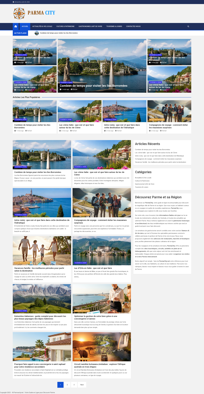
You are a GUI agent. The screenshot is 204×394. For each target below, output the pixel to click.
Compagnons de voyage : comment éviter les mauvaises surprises (168, 126)
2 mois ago (20, 90)
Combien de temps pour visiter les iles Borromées (32, 58)
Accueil (25, 26)
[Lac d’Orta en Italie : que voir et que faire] (102, 250)
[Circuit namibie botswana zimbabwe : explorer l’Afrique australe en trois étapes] (102, 346)
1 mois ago (20, 62)
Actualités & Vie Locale (42, 26)
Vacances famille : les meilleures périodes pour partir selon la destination (160, 162)
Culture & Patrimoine (65, 26)
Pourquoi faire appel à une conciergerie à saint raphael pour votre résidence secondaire (39, 365)
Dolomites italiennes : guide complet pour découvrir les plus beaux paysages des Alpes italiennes (40, 317)
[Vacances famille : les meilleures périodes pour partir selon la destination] (42, 250)
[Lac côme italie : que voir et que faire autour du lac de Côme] (102, 154)
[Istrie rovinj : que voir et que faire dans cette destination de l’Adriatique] (42, 202)
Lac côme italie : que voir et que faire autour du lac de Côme (31, 86)
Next (82, 385)
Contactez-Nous (133, 26)
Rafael (29, 62)
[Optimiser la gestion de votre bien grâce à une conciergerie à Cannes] (102, 298)
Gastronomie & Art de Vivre (90, 26)
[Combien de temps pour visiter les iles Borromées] (42, 154)
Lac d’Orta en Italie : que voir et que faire (93, 268)
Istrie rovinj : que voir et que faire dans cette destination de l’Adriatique (122, 126)
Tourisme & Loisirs (114, 26)
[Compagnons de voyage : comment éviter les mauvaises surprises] (102, 202)
